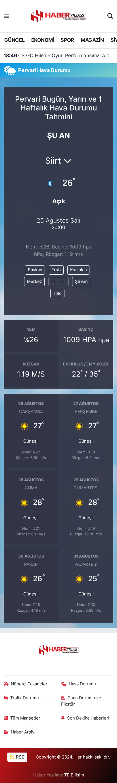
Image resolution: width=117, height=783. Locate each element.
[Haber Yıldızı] (58, 15)
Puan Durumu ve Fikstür (81, 701)
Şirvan (81, 281)
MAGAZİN (92, 40)
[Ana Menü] (6, 16)
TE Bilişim (74, 775)
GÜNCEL (14, 40)
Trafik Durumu (24, 697)
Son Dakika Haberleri (88, 718)
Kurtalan (78, 269)
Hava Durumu (82, 684)
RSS (19, 757)
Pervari (58, 281)
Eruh (56, 269)
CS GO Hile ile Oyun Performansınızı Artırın (59, 55)
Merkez (34, 281)
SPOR (67, 40)
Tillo (57, 293)
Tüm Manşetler (25, 718)
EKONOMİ (42, 40)
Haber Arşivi (23, 732)
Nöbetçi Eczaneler (29, 684)
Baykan (35, 269)
